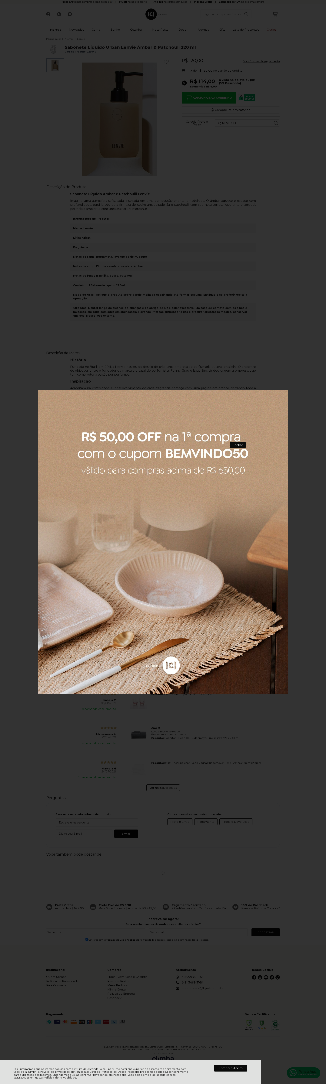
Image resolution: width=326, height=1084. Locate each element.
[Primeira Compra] (163, 542)
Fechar (238, 445)
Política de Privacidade (59, 1077)
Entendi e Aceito (231, 1068)
